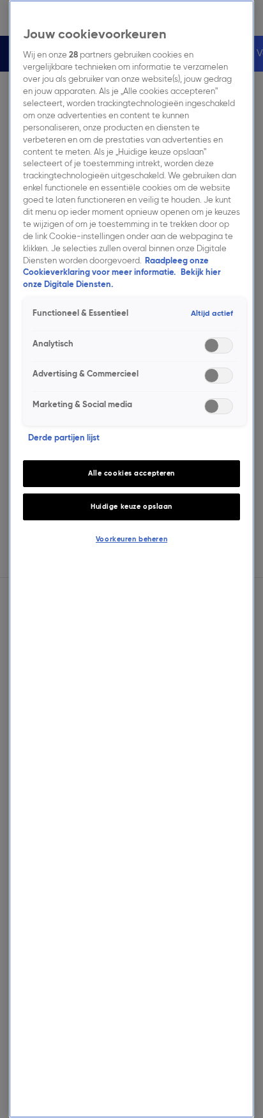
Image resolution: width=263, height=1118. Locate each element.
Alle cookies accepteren (131, 473)
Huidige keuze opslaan (131, 506)
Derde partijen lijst (64, 437)
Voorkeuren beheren (131, 538)
